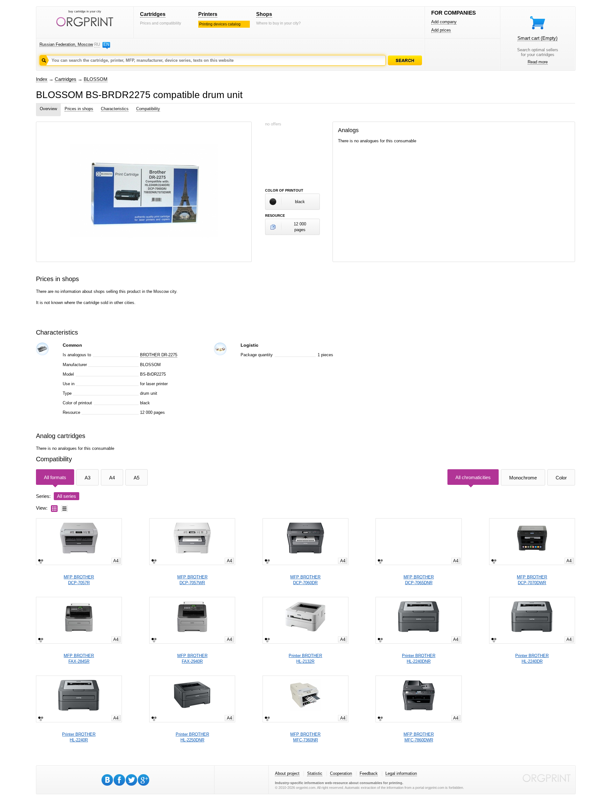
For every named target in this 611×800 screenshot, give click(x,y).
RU (97, 44)
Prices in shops (79, 108)
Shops (264, 14)
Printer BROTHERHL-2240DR (532, 658)
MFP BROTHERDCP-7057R (79, 580)
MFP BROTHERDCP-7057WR (192, 580)
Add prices (441, 30)
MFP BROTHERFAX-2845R (79, 658)
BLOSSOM (96, 79)
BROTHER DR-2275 (158, 354)
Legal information (401, 773)
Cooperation (341, 773)
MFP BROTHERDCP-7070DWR (532, 580)
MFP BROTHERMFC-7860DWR (419, 737)
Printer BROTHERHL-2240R (78, 737)
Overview (48, 108)
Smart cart (537, 38)
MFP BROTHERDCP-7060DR (305, 580)
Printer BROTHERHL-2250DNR (192, 737)
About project (287, 773)
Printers (207, 14)
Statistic (314, 773)
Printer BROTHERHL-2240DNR (418, 658)
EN (106, 44)
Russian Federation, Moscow (66, 44)
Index (41, 79)
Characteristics (115, 108)
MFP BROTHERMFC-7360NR (305, 737)
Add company (444, 21)
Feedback (369, 773)
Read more (538, 62)
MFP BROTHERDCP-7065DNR (419, 580)
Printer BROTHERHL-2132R (305, 658)
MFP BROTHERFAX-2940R (192, 658)
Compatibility (148, 108)
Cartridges (152, 14)
